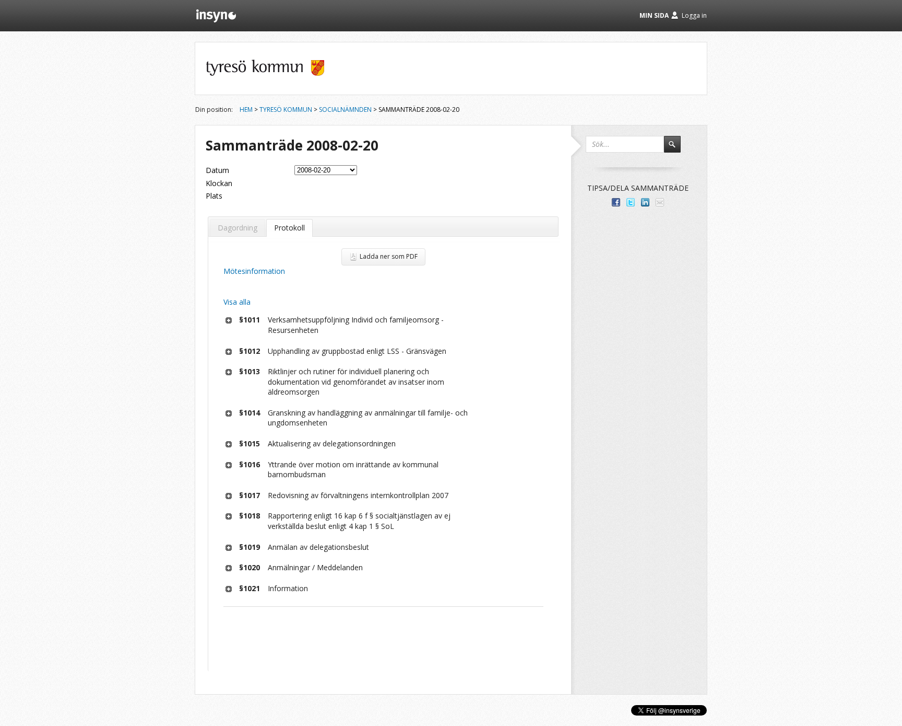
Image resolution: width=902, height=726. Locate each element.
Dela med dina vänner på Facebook (616, 202)
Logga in (694, 15)
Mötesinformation (254, 271)
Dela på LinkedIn (645, 202)
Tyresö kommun (285, 109)
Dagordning (237, 228)
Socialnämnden (345, 109)
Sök (677, 149)
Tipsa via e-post (660, 202)
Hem (246, 109)
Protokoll (289, 228)
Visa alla (237, 302)
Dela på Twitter (630, 202)
